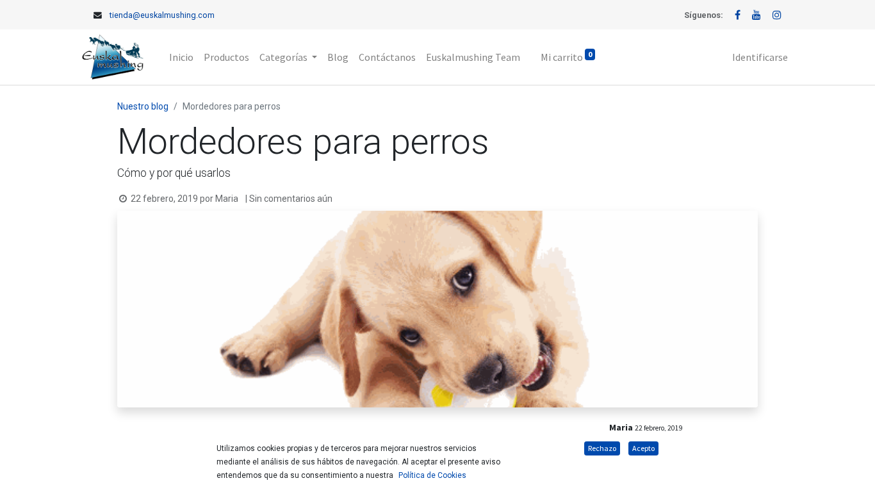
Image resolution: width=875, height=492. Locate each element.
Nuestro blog (142, 106)
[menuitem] (181, 57)
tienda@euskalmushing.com (162, 15)
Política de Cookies (432, 475)
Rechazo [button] (602, 448)
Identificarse (760, 57)
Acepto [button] (643, 448)
